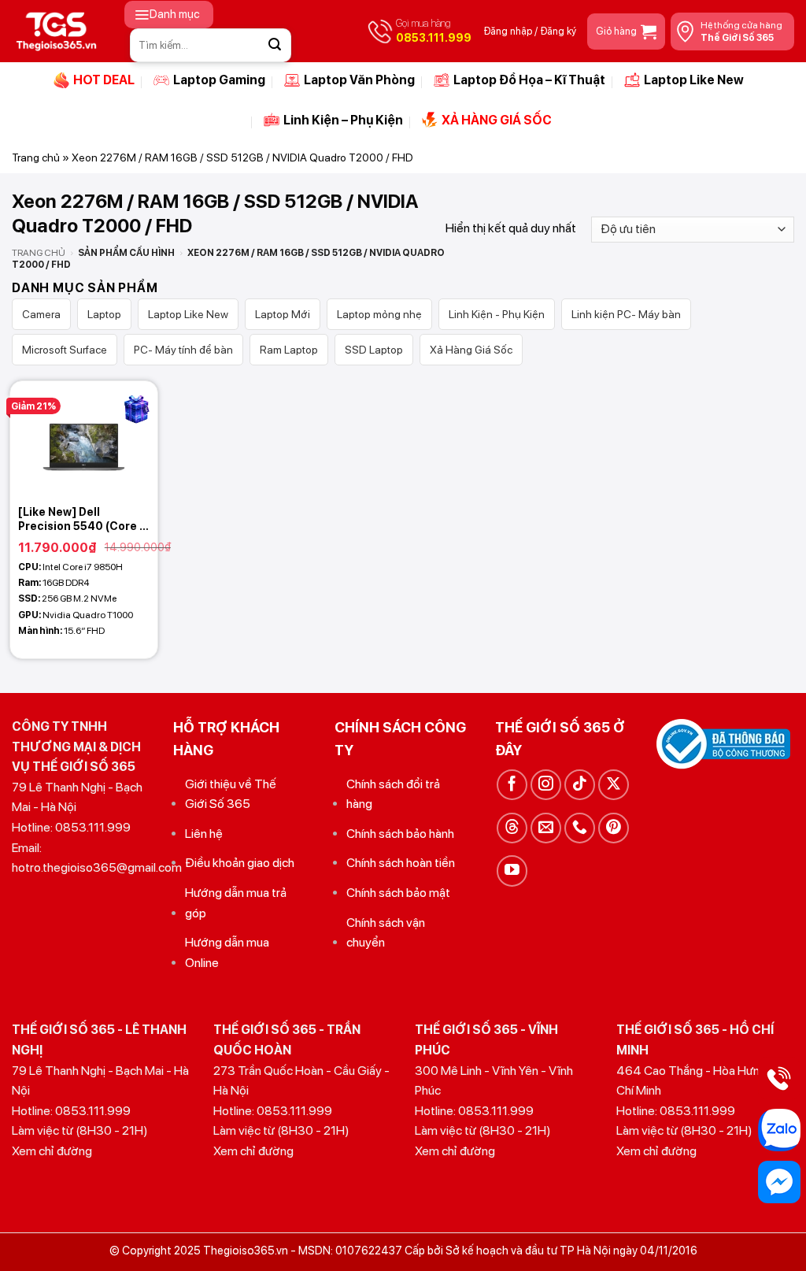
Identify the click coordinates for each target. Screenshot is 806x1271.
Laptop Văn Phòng (359, 79)
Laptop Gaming (219, 79)
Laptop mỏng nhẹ (379, 314)
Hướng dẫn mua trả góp (236, 903)
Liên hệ (204, 833)
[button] (168, 14)
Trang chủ (36, 157)
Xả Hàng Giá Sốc (471, 349)
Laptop (104, 314)
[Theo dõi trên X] (613, 784)
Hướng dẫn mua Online (227, 952)
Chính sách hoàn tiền (400, 862)
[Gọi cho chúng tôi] (579, 828)
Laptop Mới (282, 314)
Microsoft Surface (64, 349)
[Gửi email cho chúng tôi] (546, 828)
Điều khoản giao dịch (239, 862)
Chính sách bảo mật (398, 892)
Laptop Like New (694, 79)
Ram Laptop (289, 349)
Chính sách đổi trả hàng (393, 794)
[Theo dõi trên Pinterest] (613, 828)
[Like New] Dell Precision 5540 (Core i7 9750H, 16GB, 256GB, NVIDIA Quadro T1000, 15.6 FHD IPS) (84, 519)
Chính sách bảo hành (400, 833)
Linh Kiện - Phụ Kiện (497, 314)
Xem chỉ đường (52, 1150)
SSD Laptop (374, 349)
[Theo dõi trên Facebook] (512, 784)
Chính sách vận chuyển (385, 932)
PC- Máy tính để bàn (183, 349)
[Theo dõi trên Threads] (512, 828)
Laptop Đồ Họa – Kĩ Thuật (529, 79)
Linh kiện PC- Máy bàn (626, 314)
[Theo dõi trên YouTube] (512, 870)
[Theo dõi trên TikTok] (579, 784)
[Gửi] (274, 44)
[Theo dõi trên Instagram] (546, 784)
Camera (41, 314)
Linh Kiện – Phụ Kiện (343, 120)
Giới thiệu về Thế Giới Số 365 (230, 794)
